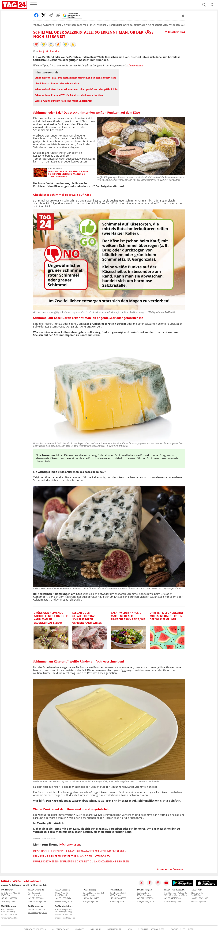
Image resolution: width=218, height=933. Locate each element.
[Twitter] (141, 883)
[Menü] (33, 4)
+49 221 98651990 (199, 898)
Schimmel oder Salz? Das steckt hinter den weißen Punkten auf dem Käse (75, 77)
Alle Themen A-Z (60, 929)
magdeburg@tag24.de (65, 917)
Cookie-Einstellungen (182, 929)
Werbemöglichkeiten (35, 929)
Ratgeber (48, 25)
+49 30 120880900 (9, 898)
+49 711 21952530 (145, 898)
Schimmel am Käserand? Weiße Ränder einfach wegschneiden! (69, 95)
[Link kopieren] (58, 15)
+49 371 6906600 (36, 898)
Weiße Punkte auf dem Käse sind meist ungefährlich (63, 100)
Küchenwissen (99, 25)
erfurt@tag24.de (117, 901)
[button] (212, 5)
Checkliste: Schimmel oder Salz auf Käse (57, 83)
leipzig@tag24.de (90, 901)
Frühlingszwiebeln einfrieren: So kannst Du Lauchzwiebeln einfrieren (81, 861)
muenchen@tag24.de (37, 912)
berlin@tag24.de (8, 901)
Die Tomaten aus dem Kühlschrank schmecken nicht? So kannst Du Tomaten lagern (68, 174)
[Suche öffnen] (204, 5)
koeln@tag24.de (198, 901)
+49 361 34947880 (118, 898)
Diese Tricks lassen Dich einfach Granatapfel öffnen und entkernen (79, 851)
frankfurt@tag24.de (172, 901)
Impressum (95, 929)
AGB (130, 929)
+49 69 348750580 (172, 898)
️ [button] (36, 44)
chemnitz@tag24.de (37, 901)
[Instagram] (158, 883)
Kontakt (79, 929)
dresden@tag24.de (63, 901)
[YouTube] (166, 883)
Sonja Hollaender (49, 51)
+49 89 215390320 (36, 909)
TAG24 (37, 25)
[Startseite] (14, 5)
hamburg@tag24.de (10, 917)
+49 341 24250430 (91, 898)
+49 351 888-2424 (63, 898)
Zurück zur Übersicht (171, 869)
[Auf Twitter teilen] (43, 15)
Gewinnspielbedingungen (151, 929)
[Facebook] (150, 883)
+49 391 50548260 (63, 914)
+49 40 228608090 (9, 914)
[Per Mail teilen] (51, 15)
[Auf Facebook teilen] (36, 15)
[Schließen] (183, 15)
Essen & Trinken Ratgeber (72, 25)
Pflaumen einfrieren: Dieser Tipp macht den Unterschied (71, 856)
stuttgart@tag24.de (145, 901)
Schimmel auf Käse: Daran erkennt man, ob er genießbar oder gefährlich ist (76, 89)
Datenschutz (114, 929)
